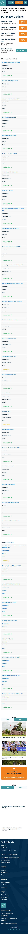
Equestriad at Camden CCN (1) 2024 (10, 172)
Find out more (21, 51)
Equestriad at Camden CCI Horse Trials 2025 (11, 565)
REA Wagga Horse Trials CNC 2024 (9, 153)
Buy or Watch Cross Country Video (10, 857)
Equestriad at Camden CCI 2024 (9, 117)
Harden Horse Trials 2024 (7, 190)
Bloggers (3, 870)
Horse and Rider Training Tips (9, 923)
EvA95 (3, 575)
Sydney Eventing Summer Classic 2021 (10, 447)
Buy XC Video (19, 2)
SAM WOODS (5, 568)
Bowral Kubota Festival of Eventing (10, 319)
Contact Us (4, 847)
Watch (5, 370)
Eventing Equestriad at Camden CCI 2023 (11, 246)
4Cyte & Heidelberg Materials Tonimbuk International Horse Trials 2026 (14, 546)
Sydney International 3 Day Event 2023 (10, 228)
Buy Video (6, 76)
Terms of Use (4, 897)
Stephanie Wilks (5, 550)
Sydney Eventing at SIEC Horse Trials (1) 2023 (12, 301)
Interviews (4, 887)
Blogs (2, 875)
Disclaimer (4, 899)
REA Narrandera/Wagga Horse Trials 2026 (11, 62)
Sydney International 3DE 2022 (9, 356)
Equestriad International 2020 (8, 466)
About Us (3, 845)
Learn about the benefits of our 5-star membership (14, 776)
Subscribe (11, 2)
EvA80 (3, 556)
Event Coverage (5, 882)
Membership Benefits (14, 773)
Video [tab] (7, 719)
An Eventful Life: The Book (8, 850)
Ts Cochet (11, 542)
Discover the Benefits (7, 913)
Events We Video (5, 860)
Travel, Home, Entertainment (9, 918)
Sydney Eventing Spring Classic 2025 (10, 80)
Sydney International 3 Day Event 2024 (10, 99)
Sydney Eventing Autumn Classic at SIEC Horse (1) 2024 (13, 209)
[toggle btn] (25, 2)
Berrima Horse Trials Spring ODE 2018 (10, 520)
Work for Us (4, 872)
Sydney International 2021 (8, 429)
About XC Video (5, 862)
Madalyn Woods (5, 587)
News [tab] (20, 719)
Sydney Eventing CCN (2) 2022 (9, 338)
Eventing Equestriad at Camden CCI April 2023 (12, 265)
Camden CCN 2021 (6, 393)
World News (4, 885)
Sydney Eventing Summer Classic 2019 (10, 502)
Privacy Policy (5, 895)
